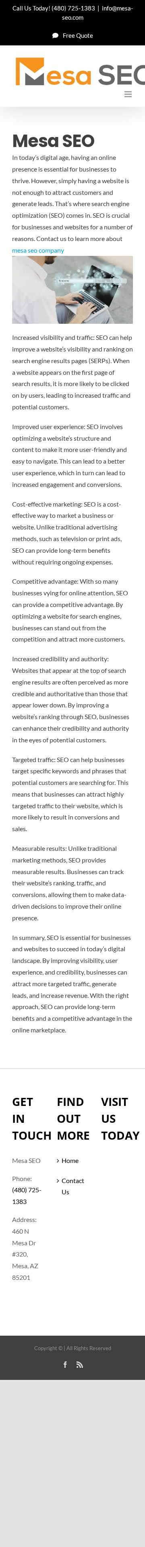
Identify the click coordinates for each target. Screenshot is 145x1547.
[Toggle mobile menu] (128, 94)
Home (70, 1160)
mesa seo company (38, 250)
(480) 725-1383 (73, 8)
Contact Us (73, 1186)
